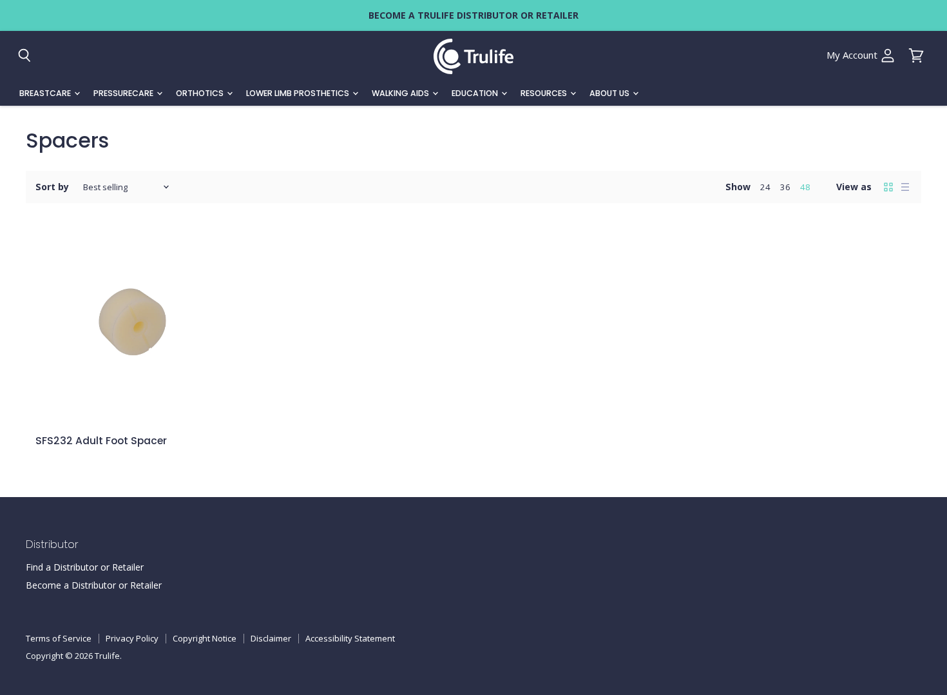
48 (805, 187)
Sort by (52, 187)
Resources (545, 93)
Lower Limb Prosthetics (298, 93)
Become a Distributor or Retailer (94, 585)
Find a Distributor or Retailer (85, 567)
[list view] (905, 187)
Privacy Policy (132, 638)
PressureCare (124, 93)
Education (476, 93)
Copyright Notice (204, 638)
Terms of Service (58, 638)
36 (785, 187)
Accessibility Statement (350, 638)
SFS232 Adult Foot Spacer (101, 440)
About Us (610, 93)
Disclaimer (271, 638)
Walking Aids (401, 93)
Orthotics (200, 93)
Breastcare (46, 93)
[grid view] (888, 187)
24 (765, 187)
